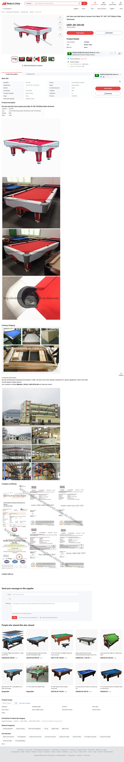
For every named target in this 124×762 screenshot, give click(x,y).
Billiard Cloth (65, 728)
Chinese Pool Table (64, 737)
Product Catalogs (25, 703)
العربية (71, 751)
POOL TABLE (5, 709)
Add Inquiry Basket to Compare (33, 65)
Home (3, 12)
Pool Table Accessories (90, 737)
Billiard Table (38, 12)
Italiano (53, 751)
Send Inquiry (80, 33)
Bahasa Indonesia (109, 751)
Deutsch (59, 751)
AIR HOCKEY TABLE (67, 709)
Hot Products (21, 749)
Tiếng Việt (100, 751)
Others (3, 713)
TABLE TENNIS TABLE (37, 709)
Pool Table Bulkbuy (20, 741)
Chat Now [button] (110, 33)
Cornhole (64, 706)
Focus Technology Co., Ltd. (51, 755)
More (3, 744)
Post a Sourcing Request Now (48, 617)
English (22, 751)
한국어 (75, 751)
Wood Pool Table (7, 741)
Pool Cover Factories (50, 737)
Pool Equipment (21, 737)
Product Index (91, 749)
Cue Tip (46, 728)
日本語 (80, 751)
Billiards (32, 12)
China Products (29, 749)
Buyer (83, 8)
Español (28, 751)
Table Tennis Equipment (34, 728)
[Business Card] (120, 81)
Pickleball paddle (36, 706)
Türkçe (94, 751)
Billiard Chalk (55, 728)
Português (34, 751)
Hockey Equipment (8, 728)
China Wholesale (55, 749)
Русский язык (47, 751)
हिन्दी (85, 751)
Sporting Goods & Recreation (12, 12)
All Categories (7, 8)
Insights (104, 749)
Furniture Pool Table (105, 737)
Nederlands (65, 751)
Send (14, 617)
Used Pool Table (77, 737)
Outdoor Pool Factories (35, 737)
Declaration (79, 755)
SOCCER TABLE (96, 709)
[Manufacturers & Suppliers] (11, 3)
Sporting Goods (24, 12)
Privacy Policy (87, 755)
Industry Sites (73, 749)
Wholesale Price (64, 749)
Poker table (95, 706)
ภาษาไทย (89, 751)
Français (40, 751)
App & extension (102, 8)
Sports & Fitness (20, 728)
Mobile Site (98, 749)
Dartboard (4, 706)
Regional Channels (82, 749)
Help (92, 8)
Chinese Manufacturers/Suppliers (42, 749)
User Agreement (71, 755)
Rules (121, 8)
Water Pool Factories (8, 737)
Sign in (120, 4)
